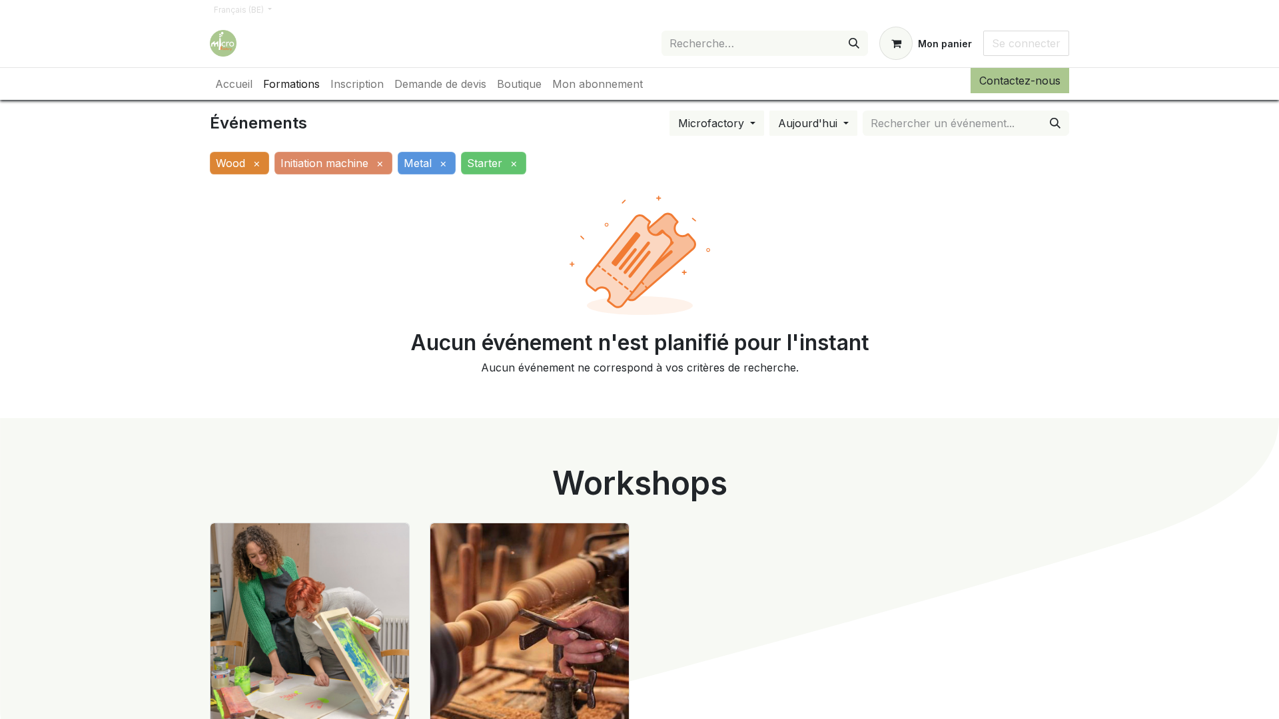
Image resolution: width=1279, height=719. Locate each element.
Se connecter (1026, 43)
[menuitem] (234, 84)
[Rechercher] (854, 43)
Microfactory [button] (712, 123)
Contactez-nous (1020, 80)
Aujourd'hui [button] (809, 123)
